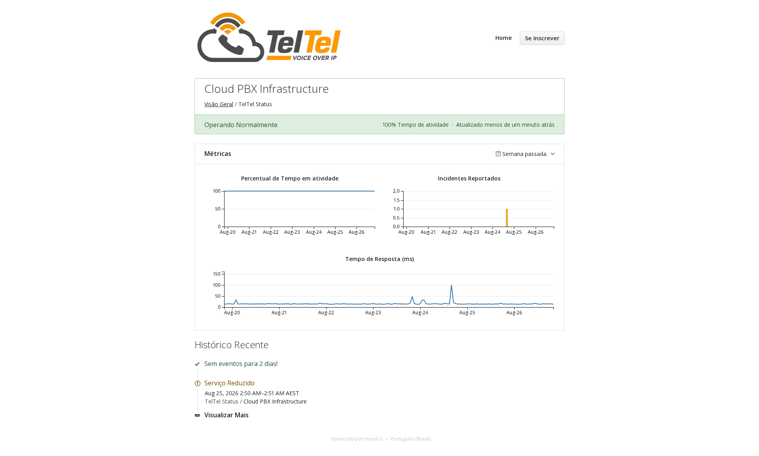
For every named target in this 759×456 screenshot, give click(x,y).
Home (503, 37)
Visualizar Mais (226, 415)
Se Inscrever (542, 38)
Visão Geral (218, 104)
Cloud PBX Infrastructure (275, 401)
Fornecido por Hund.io (357, 438)
